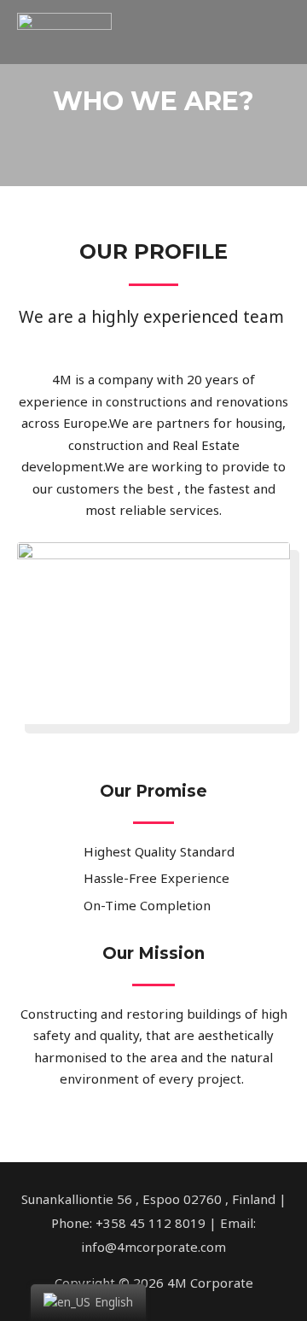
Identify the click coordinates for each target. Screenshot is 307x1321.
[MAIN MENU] (271, 32)
